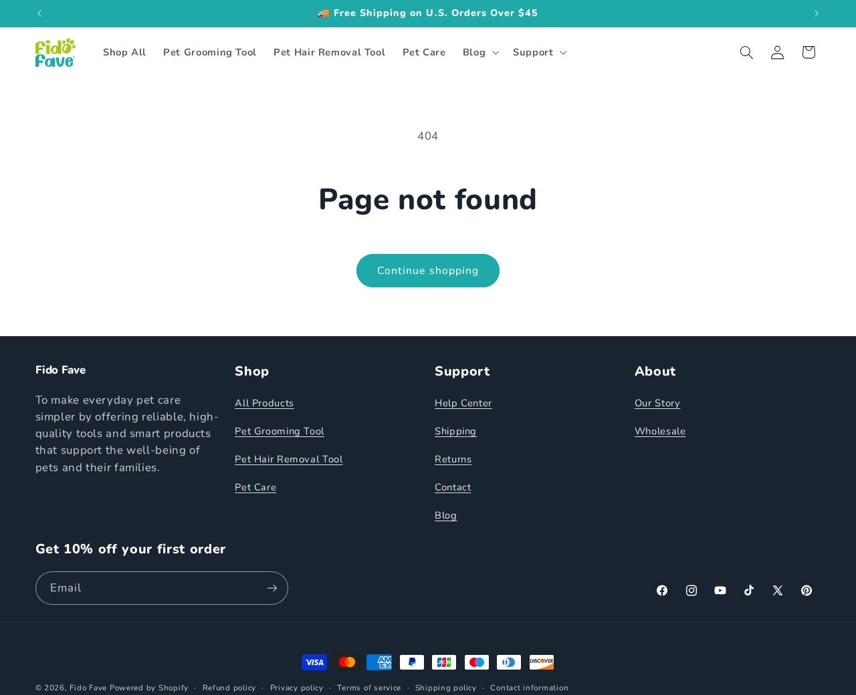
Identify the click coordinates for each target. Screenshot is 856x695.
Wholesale (660, 431)
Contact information (529, 687)
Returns (453, 459)
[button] (479, 52)
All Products (264, 403)
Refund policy (230, 687)
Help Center (463, 403)
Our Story (658, 403)
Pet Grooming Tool (279, 431)
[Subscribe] (271, 588)
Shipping (456, 431)
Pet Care (255, 487)
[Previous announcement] (39, 13)
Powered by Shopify (149, 687)
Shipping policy (446, 687)
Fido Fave (88, 687)
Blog (446, 515)
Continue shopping (428, 270)
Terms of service (369, 687)
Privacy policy (297, 687)
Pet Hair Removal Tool (288, 459)
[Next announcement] (816, 13)
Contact (453, 487)
